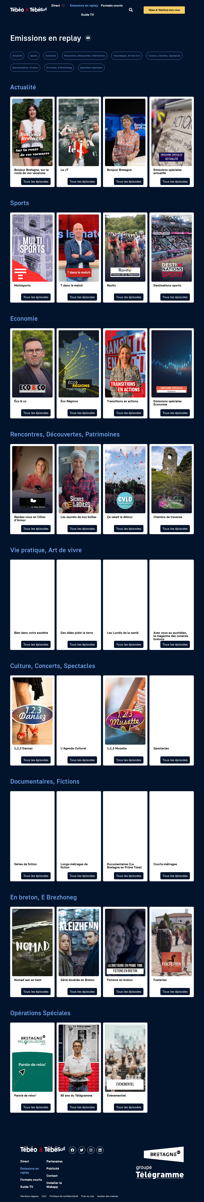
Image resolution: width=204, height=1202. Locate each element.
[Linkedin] (100, 1150)
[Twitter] (81, 1150)
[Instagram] (90, 1150)
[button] (130, 10)
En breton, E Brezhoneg (59, 67)
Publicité (52, 1168)
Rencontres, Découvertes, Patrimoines (84, 55)
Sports (33, 55)
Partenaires (54, 1161)
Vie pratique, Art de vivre (126, 55)
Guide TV (87, 15)
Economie (51, 55)
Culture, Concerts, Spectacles (164, 55)
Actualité (17, 55)
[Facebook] (72, 1150)
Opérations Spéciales (91, 67)
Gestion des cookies (107, 1196)
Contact (52, 1176)
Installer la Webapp (54, 1185)
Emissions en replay (84, 5)
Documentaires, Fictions (25, 67)
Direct (55, 5)
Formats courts (112, 5)
